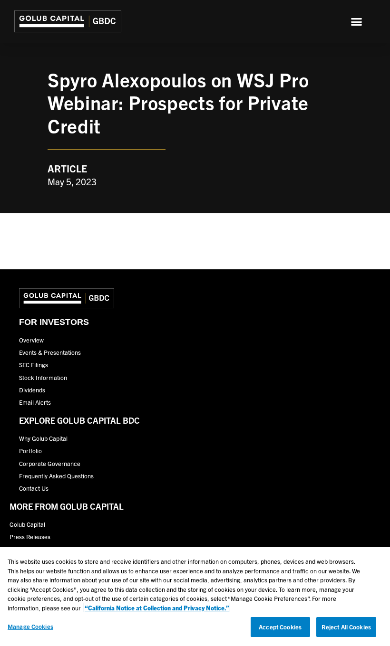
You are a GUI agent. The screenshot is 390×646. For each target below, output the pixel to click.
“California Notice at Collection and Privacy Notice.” (157, 608)
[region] (195, 596)
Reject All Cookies (346, 627)
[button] (357, 21)
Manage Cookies (30, 626)
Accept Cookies (280, 627)
